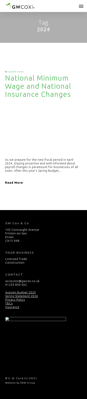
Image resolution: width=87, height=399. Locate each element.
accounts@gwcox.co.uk (22, 281)
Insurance (12, 307)
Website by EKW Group (20, 382)
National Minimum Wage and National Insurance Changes (38, 86)
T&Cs (9, 303)
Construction (14, 262)
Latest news (16, 71)
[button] (81, 6)
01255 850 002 (16, 284)
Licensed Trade (16, 259)
